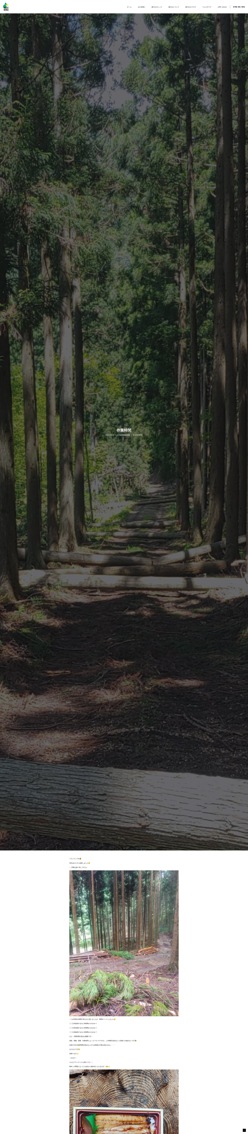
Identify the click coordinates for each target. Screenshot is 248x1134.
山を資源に (142, 7)
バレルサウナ (206, 7)
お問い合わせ (222, 7)
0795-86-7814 (239, 7)
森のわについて (174, 7)
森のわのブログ (190, 7)
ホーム (129, 7)
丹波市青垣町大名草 (124, 435)
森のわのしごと (157, 7)
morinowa (139, 435)
